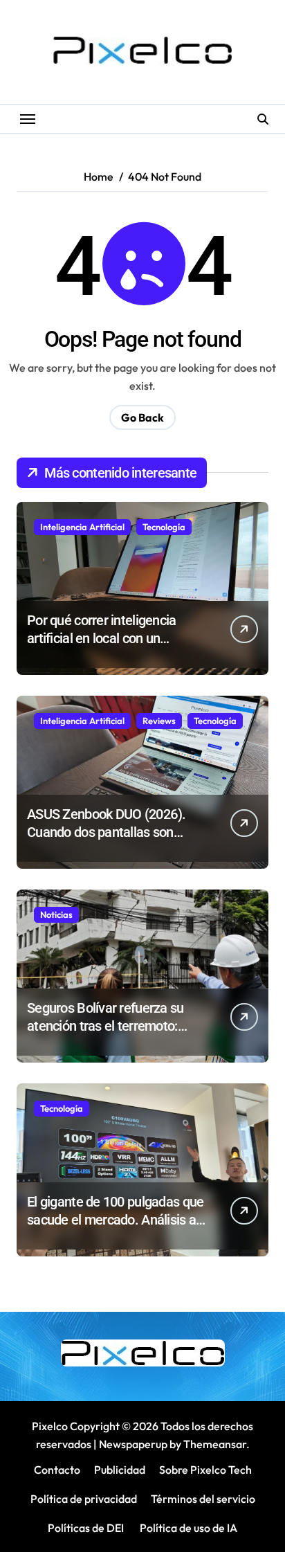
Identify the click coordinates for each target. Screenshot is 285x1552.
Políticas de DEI (86, 1528)
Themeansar (214, 1444)
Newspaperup (133, 1444)
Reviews (159, 720)
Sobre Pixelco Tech (205, 1470)
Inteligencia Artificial (82, 526)
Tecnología (163, 526)
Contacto (57, 1470)
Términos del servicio (203, 1499)
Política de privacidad (83, 1499)
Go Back (142, 417)
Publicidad (119, 1470)
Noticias (56, 914)
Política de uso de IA (187, 1528)
